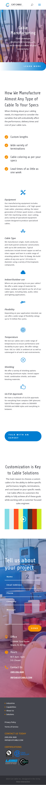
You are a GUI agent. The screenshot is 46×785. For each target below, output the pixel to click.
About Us (10, 710)
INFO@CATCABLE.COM (14, 740)
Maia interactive (23, 782)
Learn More (32, 66)
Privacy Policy (10, 722)
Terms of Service (11, 727)
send (34, 628)
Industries (10, 703)
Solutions (10, 714)
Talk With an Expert (19, 436)
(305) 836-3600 (17, 672)
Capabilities (11, 707)
